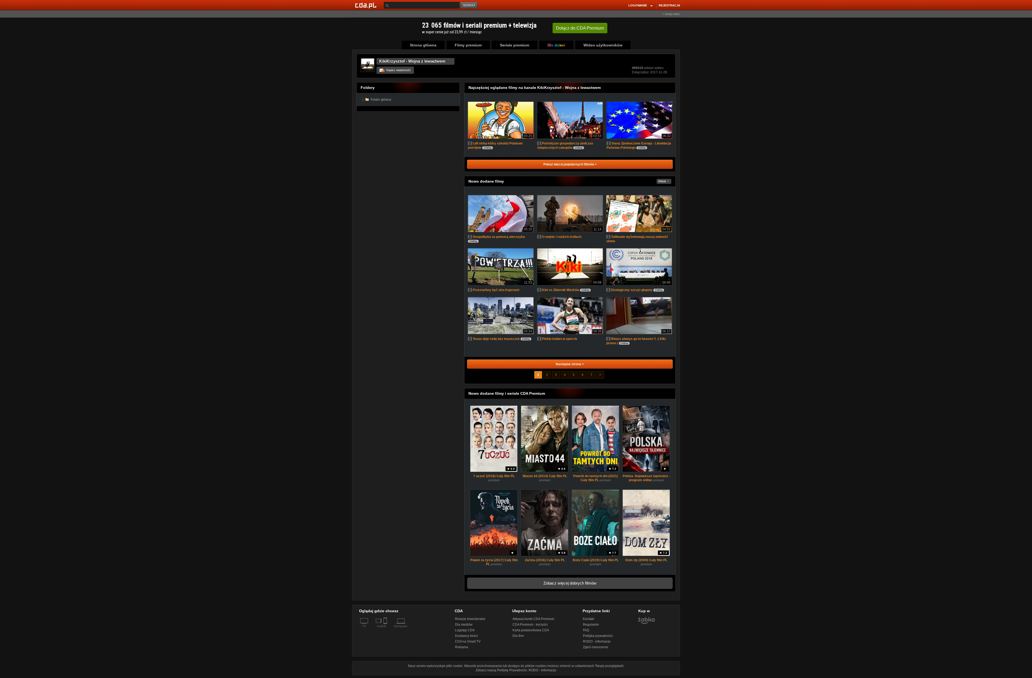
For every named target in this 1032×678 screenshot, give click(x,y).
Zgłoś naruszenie (595, 647)
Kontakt (588, 619)
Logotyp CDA (465, 630)
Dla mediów (463, 624)
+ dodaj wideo (671, 14)
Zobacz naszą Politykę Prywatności (501, 670)
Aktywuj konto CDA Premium (533, 619)
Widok (662, 181)
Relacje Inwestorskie (470, 619)
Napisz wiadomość (397, 70)
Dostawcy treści (466, 636)
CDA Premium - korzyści (530, 624)
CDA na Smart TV (468, 641)
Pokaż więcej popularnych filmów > (570, 164)
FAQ (586, 630)
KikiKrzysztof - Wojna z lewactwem (412, 61)
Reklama (461, 647)
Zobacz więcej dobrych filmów (569, 583)
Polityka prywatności (598, 636)
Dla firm (518, 636)
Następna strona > (570, 364)
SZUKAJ (469, 5)
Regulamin (591, 624)
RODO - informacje (597, 641)
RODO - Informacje (542, 670)
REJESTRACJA (669, 5)
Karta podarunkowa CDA (531, 630)
